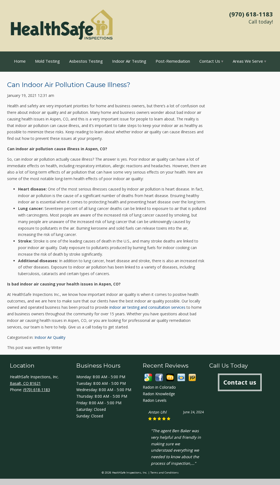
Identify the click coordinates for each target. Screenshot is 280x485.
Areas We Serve (248, 61)
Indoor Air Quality (49, 337)
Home (20, 61)
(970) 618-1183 (251, 14)
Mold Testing (47, 61)
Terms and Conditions (164, 472)
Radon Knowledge (159, 393)
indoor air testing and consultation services (147, 307)
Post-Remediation (173, 61)
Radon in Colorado (159, 387)
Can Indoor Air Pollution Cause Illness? (68, 85)
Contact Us (209, 61)
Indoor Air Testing (129, 61)
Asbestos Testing (86, 61)
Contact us (239, 382)
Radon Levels (155, 400)
